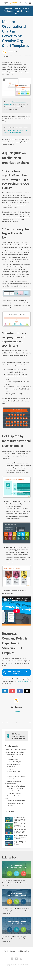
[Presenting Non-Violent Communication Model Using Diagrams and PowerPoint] (16, 897)
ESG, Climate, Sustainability (15, 754)
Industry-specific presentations (14, 752)
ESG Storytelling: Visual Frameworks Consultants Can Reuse (21, 825)
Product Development (14, 774)
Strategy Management (14, 781)
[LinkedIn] (5, 691)
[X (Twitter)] (27, 691)
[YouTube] (12, 959)
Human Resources (7, 55)
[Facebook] (20, 691)
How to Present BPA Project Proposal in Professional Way (20, 831)
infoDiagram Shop (23, 951)
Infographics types (10, 783)
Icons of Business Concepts (15, 791)
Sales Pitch (10, 779)
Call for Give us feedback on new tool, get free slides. (16, 10)
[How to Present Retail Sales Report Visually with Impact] (9, 837)
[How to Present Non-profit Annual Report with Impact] (9, 843)
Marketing (10, 769)
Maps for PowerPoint (14, 793)
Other (7, 798)
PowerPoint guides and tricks (16, 800)
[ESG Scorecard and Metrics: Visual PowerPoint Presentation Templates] (16, 869)
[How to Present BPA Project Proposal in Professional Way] (9, 831)
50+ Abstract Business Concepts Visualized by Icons (18, 736)
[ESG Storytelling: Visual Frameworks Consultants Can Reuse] (9, 826)
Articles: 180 (16, 711)
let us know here (23, 681)
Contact (12, 951)
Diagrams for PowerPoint (15, 788)
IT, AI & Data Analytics (14, 761)
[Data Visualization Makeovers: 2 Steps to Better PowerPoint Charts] (9, 819)
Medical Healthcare (13, 771)
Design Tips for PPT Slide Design (15, 749)
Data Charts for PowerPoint (16, 786)
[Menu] (30, 3)
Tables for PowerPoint (14, 796)
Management (11, 766)
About (6, 951)
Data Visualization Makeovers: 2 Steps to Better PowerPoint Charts (20, 820)
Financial (10, 757)
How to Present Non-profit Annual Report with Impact (20, 843)
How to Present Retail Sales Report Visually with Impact (20, 837)
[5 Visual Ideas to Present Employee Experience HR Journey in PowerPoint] (16, 925)
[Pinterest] (12, 691)
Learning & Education (13, 764)
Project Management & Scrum (16, 776)
